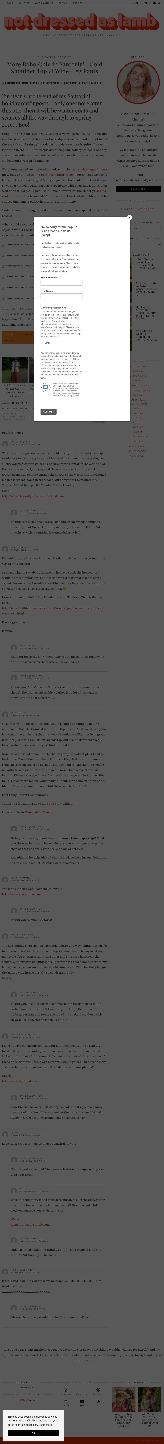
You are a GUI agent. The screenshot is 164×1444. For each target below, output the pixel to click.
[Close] (129, 217)
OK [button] (33, 1433)
